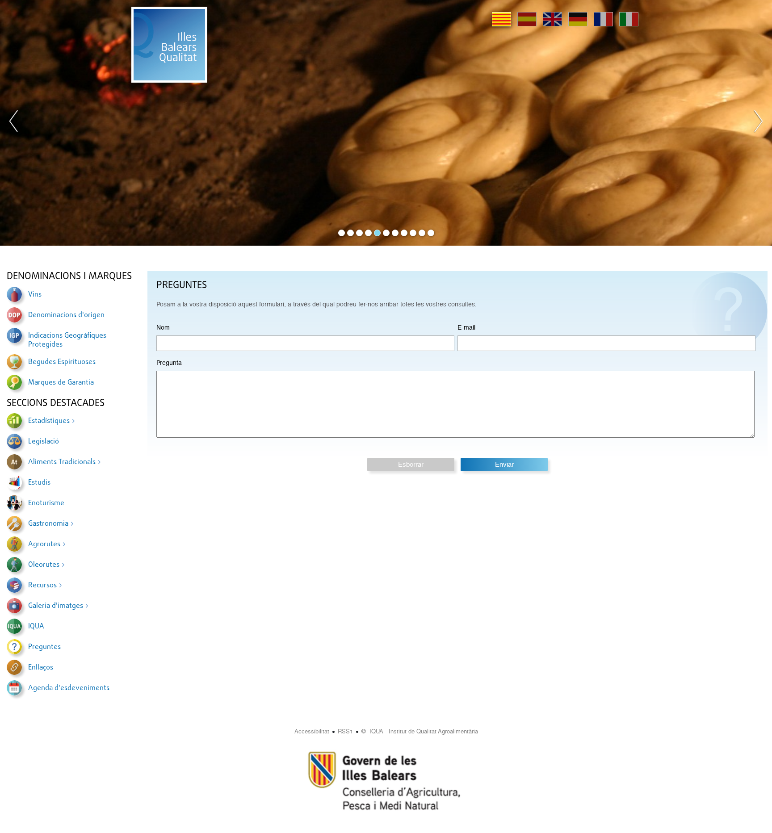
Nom (163, 327)
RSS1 (345, 731)
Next (758, 123)
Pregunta (169, 362)
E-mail (466, 327)
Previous (14, 123)
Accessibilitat (311, 731)
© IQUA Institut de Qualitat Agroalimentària (419, 731)
